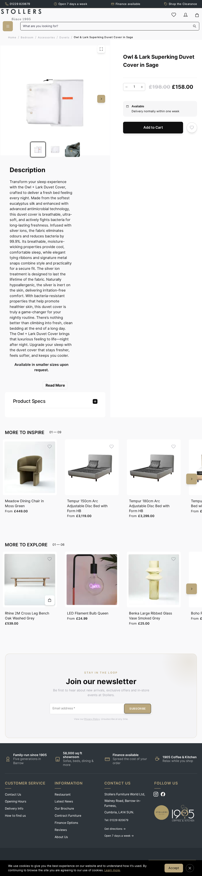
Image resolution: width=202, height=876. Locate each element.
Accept (173, 868)
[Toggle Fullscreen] (101, 49)
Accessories (46, 37)
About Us (61, 837)
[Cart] (197, 15)
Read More (55, 385)
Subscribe (137, 708)
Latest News (64, 801)
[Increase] (142, 87)
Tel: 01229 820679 (116, 820)
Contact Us (13, 794)
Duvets (64, 37)
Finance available (128, 4)
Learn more (112, 870)
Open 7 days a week (72, 4)
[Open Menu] (8, 26)
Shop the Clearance (183, 4)
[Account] (185, 14)
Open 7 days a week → (119, 835)
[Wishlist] (173, 14)
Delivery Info (14, 808)
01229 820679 (20, 4)
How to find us (15, 815)
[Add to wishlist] (192, 127)
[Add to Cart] (50, 600)
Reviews (61, 830)
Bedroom (27, 37)
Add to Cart (153, 128)
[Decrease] (126, 87)
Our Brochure (64, 808)
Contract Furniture (68, 815)
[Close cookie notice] (190, 868)
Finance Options (66, 823)
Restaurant (63, 794)
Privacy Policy (92, 719)
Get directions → (115, 828)
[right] (101, 99)
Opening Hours (15, 801)
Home (12, 37)
